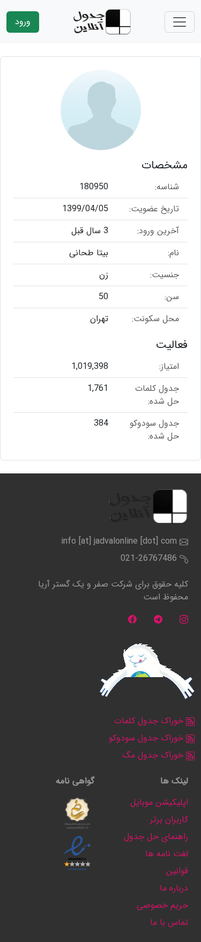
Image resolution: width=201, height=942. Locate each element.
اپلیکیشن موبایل (159, 802)
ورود (23, 21)
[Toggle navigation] (180, 22)
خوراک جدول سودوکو (147, 738)
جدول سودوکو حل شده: (154, 430)
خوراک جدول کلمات (150, 721)
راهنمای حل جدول (156, 836)
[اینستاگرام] (184, 618)
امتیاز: (169, 366)
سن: (172, 297)
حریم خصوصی (162, 905)
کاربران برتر (169, 819)
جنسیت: (164, 275)
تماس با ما (169, 922)
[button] (77, 813)
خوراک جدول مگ (154, 755)
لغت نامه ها (166, 854)
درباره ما (174, 888)
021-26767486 (149, 558)
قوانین (177, 871)
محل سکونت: (155, 319)
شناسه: (167, 187)
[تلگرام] (158, 618)
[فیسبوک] (132, 618)
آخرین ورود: (158, 231)
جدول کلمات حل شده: (157, 395)
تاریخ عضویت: (154, 209)
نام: (173, 253)
